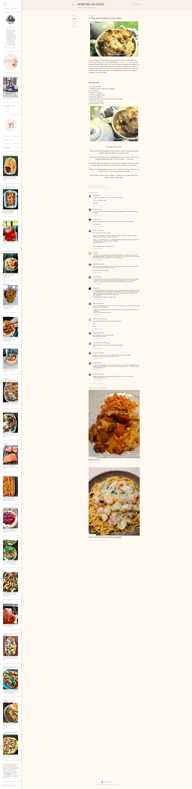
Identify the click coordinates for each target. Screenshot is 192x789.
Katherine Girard (97, 230)
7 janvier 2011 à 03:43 (97, 215)
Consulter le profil (10, 47)
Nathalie (95, 195)
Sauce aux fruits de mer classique (105, 537)
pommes (74, 23)
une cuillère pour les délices (100, 342)
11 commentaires (97, 462)
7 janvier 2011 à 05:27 (97, 272)
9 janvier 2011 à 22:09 (97, 379)
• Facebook (6, 108)
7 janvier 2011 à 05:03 (97, 259)
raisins (73, 25)
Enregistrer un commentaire (96, 383)
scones (74, 27)
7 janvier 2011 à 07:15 (97, 299)
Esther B (95, 219)
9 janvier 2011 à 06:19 (97, 358)
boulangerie (75, 21)
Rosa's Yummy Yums (98, 318)
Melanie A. (95, 209)
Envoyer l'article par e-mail (99, 185)
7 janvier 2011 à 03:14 (97, 205)
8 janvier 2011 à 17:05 (97, 328)
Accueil (5, 6)
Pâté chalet (94, 460)
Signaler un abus (8, 140)
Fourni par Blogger (108, 781)
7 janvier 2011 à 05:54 (97, 283)
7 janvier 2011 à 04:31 (97, 248)
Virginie (95, 288)
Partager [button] (74, 15)
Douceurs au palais (90, 4)
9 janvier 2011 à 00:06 (98, 348)
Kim (94, 252)
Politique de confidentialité (10, 8)
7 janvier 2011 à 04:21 (97, 226)
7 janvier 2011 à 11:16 (97, 314)
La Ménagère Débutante (125, 62)
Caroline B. (96, 276)
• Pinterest (5, 110)
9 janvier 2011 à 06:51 (97, 369)
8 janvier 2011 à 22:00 (97, 338)
